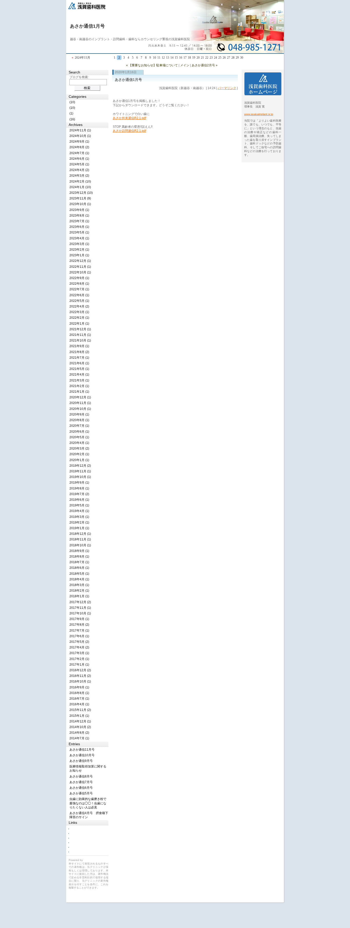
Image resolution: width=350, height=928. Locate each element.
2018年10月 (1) (80, 545)
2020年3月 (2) (79, 448)
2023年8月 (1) (79, 215)
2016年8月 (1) (79, 693)
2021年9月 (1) (79, 346)
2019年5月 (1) (79, 505)
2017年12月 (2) (80, 602)
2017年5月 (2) (79, 642)
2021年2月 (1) (79, 386)
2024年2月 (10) (80, 181)
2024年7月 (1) (79, 153)
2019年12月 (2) (80, 465)
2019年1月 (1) (79, 528)
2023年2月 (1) (79, 249)
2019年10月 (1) (80, 477)
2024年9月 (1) (79, 141)
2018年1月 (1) (79, 596)
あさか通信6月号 (81, 788)
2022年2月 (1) (79, 317)
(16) (72, 119)
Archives (76, 125)
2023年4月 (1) (79, 238)
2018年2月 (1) (79, 590)
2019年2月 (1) (79, 522)
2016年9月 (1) (79, 687)
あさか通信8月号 (81, 776)
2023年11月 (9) (80, 198)
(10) (72, 102)
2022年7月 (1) (79, 289)
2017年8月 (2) (79, 624)
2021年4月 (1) (79, 374)
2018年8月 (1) (79, 556)
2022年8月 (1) (79, 283)
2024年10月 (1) (80, 136)
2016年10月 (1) (80, 681)
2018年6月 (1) (79, 568)
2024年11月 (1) (80, 130)
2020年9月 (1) (79, 414)
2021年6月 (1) (79, 363)
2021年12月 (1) (80, 329)
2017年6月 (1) (79, 636)
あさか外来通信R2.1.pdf (129, 118)
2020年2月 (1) (79, 454)
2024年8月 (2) (79, 147)
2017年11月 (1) (80, 608)
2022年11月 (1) (80, 267)
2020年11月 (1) (80, 403)
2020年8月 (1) (79, 420)
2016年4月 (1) (79, 704)
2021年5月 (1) (79, 369)
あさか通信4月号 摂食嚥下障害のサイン (88, 815)
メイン (184, 65)
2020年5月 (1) (79, 437)
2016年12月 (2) (80, 670)
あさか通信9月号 (81, 761)
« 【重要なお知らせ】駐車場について (152, 65)
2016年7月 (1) (79, 698)
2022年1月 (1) (79, 323)
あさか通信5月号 (81, 793)
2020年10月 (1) (80, 409)
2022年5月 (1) (79, 301)
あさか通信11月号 (82, 749)
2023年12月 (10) (81, 193)
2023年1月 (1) (79, 255)
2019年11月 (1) (80, 471)
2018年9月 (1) (79, 551)
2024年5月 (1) (79, 164)
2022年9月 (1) (79, 278)
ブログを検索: (79, 77)
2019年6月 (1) (79, 500)
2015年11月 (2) (80, 710)
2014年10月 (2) (80, 727)
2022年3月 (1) (79, 312)
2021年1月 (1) (79, 391)
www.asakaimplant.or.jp (258, 114)
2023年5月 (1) (79, 232)
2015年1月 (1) (79, 716)
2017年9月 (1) (79, 619)
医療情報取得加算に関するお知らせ (87, 768)
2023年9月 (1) (79, 210)
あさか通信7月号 (81, 782)
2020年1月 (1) (79, 460)
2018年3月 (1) (79, 585)
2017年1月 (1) (79, 664)
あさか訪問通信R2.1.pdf (129, 131)
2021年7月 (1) (79, 357)
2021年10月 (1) (80, 340)
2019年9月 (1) (79, 482)
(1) (71, 113)
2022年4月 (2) (79, 306)
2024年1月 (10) (80, 187)
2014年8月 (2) (79, 732)
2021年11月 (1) (80, 335)
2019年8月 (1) (79, 488)
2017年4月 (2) (79, 647)
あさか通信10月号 (82, 755)
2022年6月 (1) (79, 295)
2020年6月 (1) (79, 431)
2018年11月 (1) (80, 539)
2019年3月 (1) (79, 517)
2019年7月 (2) (79, 494)
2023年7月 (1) (79, 221)
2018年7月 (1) (79, 562)
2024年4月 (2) (79, 170)
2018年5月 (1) (79, 573)
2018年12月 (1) (80, 534)
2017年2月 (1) (79, 659)
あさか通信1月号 (87, 26)
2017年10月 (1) (80, 613)
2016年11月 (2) (80, 676)
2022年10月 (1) (80, 272)
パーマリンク (227, 88)
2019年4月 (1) (79, 511)
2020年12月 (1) (80, 397)
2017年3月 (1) (79, 653)
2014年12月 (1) (80, 721)
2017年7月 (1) (79, 630)
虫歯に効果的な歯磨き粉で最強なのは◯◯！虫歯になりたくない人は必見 (87, 803)
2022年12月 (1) (80, 261)
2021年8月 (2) (79, 352)
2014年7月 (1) (79, 738)
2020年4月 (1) (79, 443)
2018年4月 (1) (79, 579)
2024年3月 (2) (79, 175)
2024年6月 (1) (79, 159)
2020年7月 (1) (79, 426)
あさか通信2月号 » (205, 65)
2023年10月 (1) (80, 204)
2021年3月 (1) (79, 380)
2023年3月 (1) (79, 244)
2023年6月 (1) (79, 227)
